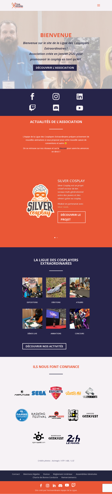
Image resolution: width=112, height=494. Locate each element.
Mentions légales (31, 474)
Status (46, 474)
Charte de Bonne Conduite (45, 477)
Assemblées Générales (86, 474)
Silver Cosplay (71, 180)
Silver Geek (63, 207)
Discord (63, 148)
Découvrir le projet (71, 217)
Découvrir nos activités (44, 346)
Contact (16, 474)
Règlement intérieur (62, 474)
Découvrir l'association (55, 68)
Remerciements (68, 477)
